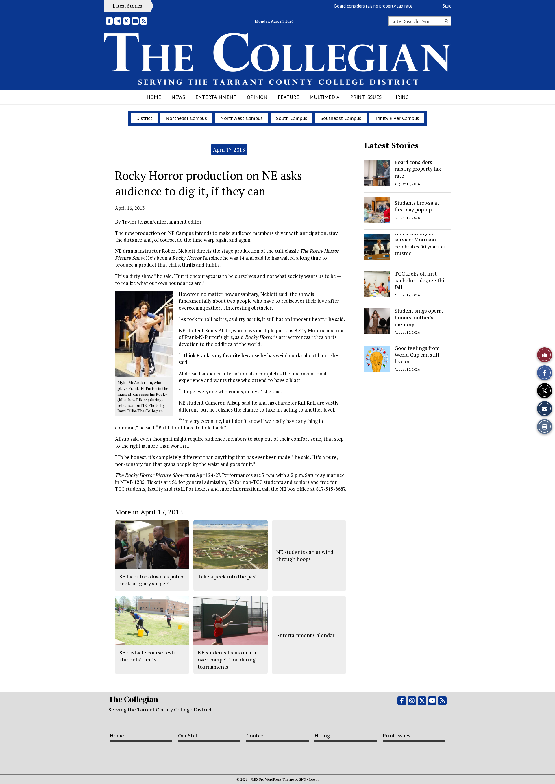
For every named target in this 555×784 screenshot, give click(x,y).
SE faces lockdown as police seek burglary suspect (152, 580)
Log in (314, 779)
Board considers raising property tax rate (360, 6)
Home (154, 97)
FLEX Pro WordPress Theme (272, 779)
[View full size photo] (144, 333)
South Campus (291, 118)
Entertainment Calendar (305, 635)
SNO (302, 779)
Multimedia (325, 97)
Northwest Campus (241, 118)
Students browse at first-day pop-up (417, 206)
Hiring (400, 97)
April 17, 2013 (229, 149)
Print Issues (366, 97)
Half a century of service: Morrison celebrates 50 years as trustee (420, 243)
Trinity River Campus (397, 118)
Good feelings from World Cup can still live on (417, 354)
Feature (288, 97)
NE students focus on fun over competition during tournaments (227, 659)
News (178, 97)
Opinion (257, 97)
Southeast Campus (341, 118)
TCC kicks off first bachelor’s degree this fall (421, 280)
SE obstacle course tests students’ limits (147, 656)
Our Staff (188, 735)
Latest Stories (391, 145)
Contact (255, 735)
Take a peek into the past (227, 576)
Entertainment (215, 97)
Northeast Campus (186, 118)
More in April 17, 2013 (149, 511)
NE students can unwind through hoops (304, 555)
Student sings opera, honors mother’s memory (419, 317)
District (144, 118)
